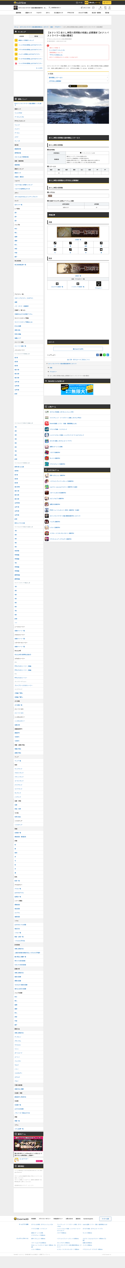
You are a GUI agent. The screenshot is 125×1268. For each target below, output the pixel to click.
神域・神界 (18, 809)
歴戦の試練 (18, 981)
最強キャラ (28, 13)
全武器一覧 (78, 239)
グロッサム (18, 1041)
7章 (16, 451)
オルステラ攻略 (83, 13)
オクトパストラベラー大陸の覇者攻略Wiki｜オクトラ (62, 363)
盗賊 (16, 236)
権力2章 (17, 374)
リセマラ (38, 13)
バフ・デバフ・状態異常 (22, 306)
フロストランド (19, 773)
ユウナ (16, 137)
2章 (16, 431)
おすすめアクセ (19, 893)
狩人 (16, 245)
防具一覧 (17, 881)
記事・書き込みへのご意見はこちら (79, 359)
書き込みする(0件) (78, 349)
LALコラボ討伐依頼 (20, 965)
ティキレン (18, 1037)
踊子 (16, 257)
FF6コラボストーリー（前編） (23, 666)
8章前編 (17, 567)
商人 (16, 232)
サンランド (18, 793)
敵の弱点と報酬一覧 (20, 957)
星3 (16, 220)
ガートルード (18, 1053)
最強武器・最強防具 (20, 837)
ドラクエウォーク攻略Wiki (38, 1235)
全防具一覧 (78, 276)
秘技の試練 (18, 977)
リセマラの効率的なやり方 (22, 189)
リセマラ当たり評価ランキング (23, 185)
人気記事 (21, 36)
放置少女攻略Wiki (87, 1243)
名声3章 (17, 390)
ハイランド (18, 797)
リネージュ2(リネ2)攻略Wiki (38, 1243)
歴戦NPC (17, 733)
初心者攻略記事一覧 (20, 265)
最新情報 (18, 13)
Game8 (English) (88, 1219)
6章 (16, 447)
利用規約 (33, 1219)
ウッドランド (18, 769)
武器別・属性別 (19, 177)
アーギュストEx (60, 50)
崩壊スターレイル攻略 (37, 1233)
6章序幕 (17, 551)
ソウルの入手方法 (20, 941)
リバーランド (18, 789)
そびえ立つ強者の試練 (21, 985)
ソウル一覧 (18, 933)
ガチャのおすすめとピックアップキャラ (26, 197)
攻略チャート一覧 (20, 631)
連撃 (16, 302)
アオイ (16, 1081)
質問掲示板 (18, 153)
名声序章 (17, 503)
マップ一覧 (18, 761)
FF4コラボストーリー (21, 678)
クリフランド (18, 785)
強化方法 (17, 929)
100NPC (17, 737)
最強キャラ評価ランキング (26, 40)
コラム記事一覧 (19, 1129)
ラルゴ (16, 1065)
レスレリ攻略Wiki (36, 1249)
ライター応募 (105, 1219)
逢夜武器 (17, 917)
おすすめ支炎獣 (19, 1109)
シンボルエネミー (20, 721)
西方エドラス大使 (20, 523)
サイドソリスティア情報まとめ (23, 322)
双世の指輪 (18, 334)
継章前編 (17, 575)
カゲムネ (17, 1077)
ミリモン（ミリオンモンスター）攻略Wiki (68, 1249)
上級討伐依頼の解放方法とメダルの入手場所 (27, 953)
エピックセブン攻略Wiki (63, 1243)
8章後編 (17, 571)
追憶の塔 (17, 725)
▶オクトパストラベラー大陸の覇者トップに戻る (28, 104)
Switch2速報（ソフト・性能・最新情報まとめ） (95, 1224)
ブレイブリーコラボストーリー (23, 685)
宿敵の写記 (18, 749)
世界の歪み (18, 817)
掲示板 (107, 13)
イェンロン (18, 1061)
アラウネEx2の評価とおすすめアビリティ (30, 49)
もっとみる (39, 68)
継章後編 (17, 579)
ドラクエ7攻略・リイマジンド (39, 1229)
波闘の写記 (18, 753)
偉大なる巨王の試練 (20, 989)
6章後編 (17, 559)
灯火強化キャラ (58, 13)
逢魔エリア (18, 338)
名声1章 (17, 382)
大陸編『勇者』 (19, 693)
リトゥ (16, 1049)
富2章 (16, 361)
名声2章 (17, 386)
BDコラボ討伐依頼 (20, 961)
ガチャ (48, 13)
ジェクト (17, 129)
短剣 (16, 853)
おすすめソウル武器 (20, 925)
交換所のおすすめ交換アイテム (23, 314)
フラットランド (19, 777)
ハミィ (16, 1069)
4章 (16, 439)
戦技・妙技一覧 (19, 937)
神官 (16, 249)
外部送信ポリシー (58, 1219)
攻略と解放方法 (19, 949)
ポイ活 (80, 2)
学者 (16, 253)
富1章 (16, 357)
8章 (16, 455)
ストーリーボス (19, 713)
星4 (16, 216)
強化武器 (17, 909)
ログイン (108, 2)
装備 (51, 367)
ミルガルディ (18, 1073)
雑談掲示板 (18, 149)
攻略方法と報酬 (19, 1089)
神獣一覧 (17, 1121)
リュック (17, 125)
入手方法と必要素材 (55, 81)
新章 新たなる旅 (19, 467)
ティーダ (17, 141)
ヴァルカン (18, 1045)
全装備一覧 (18, 833)
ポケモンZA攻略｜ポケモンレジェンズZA (42, 1224)
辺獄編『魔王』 (19, 697)
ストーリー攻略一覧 (20, 346)
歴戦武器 (17, 905)
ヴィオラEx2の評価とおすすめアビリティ (30, 59)
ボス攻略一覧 (18, 705)
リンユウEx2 (52, 50)
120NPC (17, 741)
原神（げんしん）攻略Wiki (38, 1238)
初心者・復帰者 (96, 13)
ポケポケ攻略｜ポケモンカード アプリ (93, 1229)
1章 (16, 427)
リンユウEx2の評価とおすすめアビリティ (30, 45)
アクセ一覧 (18, 889)
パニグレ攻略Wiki (87, 1245)
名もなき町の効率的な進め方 (23, 654)
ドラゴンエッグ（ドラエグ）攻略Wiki (93, 1249)
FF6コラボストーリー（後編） (23, 670)
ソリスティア (18, 825)
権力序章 (17, 487)
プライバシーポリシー (45, 1219)
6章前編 (17, 555)
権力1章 (17, 370)
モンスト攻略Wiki (87, 1233)
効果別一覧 (18, 897)
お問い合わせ (69, 1219)
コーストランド (19, 781)
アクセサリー (98, 288)
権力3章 (17, 378)
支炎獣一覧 (18, 1105)
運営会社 (78, 1219)
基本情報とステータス (55, 77)
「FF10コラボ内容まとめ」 (56, 55)
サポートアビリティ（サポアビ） (24, 298)
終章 (16, 394)
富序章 (16, 471)
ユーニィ (17, 1057)
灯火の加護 (18, 326)
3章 (16, 435)
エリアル (17, 913)
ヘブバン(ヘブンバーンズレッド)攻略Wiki (68, 1238)
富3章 (16, 366)
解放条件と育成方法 (20, 1097)
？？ (16, 623)
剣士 (16, 228)
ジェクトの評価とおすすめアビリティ (29, 54)
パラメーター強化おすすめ (22, 1113)
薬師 (16, 241)
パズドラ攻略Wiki (61, 1233)
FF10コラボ (70, 13)
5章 (16, 443)
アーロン (17, 133)
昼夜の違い (18, 330)
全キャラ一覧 (18, 205)
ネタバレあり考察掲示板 (22, 157)
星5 (16, 212)
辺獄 (16, 805)
